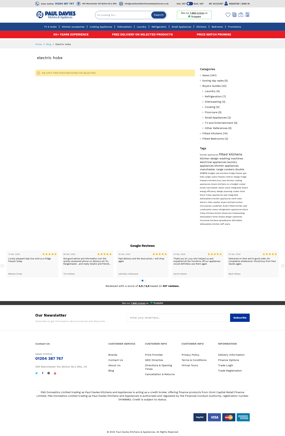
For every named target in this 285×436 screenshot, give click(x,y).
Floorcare (211, 112)
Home (39, 44)
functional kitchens (209, 220)
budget (212, 173)
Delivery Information (231, 354)
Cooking (210, 107)
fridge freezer (236, 173)
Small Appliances (216, 117)
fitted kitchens (230, 154)
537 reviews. (171, 286)
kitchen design (209, 158)
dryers (214, 184)
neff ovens (225, 224)
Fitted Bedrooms (213, 138)
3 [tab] (145, 281)
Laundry (210, 91)
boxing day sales (213, 80)
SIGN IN (246, 3)
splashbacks (225, 220)
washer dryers (220, 202)
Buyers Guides (211, 85)
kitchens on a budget (228, 184)
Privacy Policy (190, 354)
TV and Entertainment (219, 122)
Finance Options (228, 360)
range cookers (225, 169)
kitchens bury (215, 180)
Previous (2, 265)
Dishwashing (213, 101)
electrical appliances (213, 162)
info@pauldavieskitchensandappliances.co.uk (147, 3)
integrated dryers (239, 188)
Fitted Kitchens (212, 133)
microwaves (206, 206)
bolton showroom (223, 213)
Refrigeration (213, 96)
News (205, 75)
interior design (233, 177)
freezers (222, 177)
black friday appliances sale (214, 195)
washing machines (231, 158)
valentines (237, 217)
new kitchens (222, 173)
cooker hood (239, 191)
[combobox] (131, 15)
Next (282, 265)
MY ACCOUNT (216, 3)
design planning (225, 191)
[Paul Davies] (56, 15)
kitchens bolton (235, 202)
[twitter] (36, 373)
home (215, 217)
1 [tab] (140, 281)
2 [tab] (142, 281)
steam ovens (224, 188)
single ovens (211, 177)
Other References (216, 128)
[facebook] (42, 373)
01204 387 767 (64, 3)
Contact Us (115, 360)
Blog (49, 44)
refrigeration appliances (230, 209)
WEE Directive (154, 360)
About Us (114, 365)
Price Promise (154, 354)
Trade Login (225, 365)
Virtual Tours (190, 365)
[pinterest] (49, 373)
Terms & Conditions (194, 360)
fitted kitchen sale (238, 206)
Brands (112, 354)
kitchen (216, 224)
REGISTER (234, 3)
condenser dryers (220, 206)
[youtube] (55, 373)
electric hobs (206, 202)
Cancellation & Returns (160, 374)
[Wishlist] (227, 14)
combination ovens (209, 209)
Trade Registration (230, 370)
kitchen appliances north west (227, 198)
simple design (225, 217)
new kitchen (228, 180)
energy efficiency (208, 191)
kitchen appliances (209, 155)
